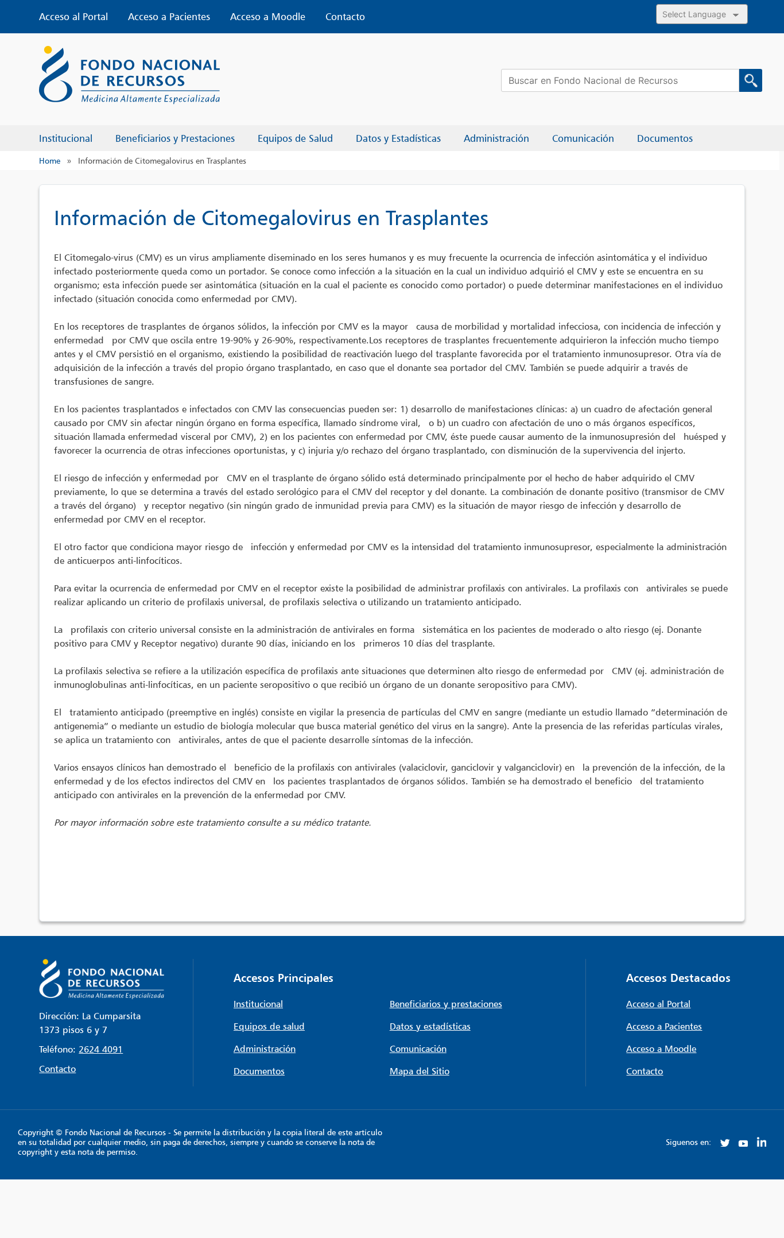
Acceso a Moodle (267, 16)
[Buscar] (750, 80)
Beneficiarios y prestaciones (446, 1003)
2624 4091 (101, 1049)
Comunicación (418, 1048)
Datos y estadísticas (430, 1026)
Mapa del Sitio (419, 1071)
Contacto (345, 16)
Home (49, 160)
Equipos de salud (269, 1026)
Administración (265, 1048)
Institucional (258, 1003)
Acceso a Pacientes (169, 16)
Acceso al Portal (73, 16)
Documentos (259, 1071)
